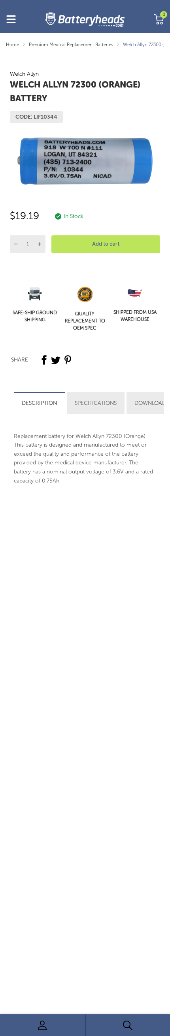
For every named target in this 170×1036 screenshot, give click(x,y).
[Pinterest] (67, 360)
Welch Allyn (24, 74)
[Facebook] (44, 360)
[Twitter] (55, 360)
